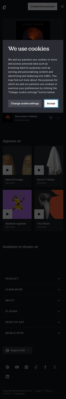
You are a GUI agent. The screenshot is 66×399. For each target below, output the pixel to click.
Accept (51, 103)
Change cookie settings (25, 103)
